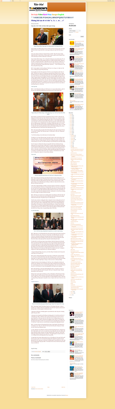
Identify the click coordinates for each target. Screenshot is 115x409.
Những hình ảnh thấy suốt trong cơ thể (77, 274)
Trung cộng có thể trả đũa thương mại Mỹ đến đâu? (79, 79)
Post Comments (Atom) (39, 388)
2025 (71, 115)
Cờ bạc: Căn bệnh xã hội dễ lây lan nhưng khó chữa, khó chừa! (79, 49)
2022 (71, 120)
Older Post (63, 387)
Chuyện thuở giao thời (74, 221)
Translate (76, 32)
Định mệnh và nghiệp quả (75, 266)
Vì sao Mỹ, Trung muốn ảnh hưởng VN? (77, 149)
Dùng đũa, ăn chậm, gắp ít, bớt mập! (76, 170)
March (72, 291)
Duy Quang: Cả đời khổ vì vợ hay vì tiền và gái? (79, 57)
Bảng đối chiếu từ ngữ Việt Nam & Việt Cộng (79, 105)
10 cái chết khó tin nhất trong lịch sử (76, 286)
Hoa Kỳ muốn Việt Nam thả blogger (76, 206)
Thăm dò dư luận (77, 349)
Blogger (66, 395)
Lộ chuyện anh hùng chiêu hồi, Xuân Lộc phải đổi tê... (77, 234)
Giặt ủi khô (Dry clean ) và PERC (76, 238)
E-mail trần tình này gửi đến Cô (76, 224)
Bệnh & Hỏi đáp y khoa (78, 366)
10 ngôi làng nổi (73, 191)
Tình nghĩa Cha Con (74, 147)
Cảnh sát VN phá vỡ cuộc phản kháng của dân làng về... (77, 184)
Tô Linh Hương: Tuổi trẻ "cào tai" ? (76, 198)
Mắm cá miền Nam (74, 163)
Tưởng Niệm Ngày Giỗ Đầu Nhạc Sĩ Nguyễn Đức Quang (76, 244)
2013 (71, 132)
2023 (71, 118)
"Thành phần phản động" (75, 287)
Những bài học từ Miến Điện (75, 264)
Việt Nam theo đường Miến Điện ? (76, 279)
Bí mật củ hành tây (74, 164)
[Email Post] (43, 351)
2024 (71, 117)
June (72, 143)
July (71, 142)
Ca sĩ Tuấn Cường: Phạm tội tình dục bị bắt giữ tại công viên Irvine (79, 374)
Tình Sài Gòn (73, 201)
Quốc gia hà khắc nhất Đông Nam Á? (77, 199)
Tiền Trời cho (73, 280)
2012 (71, 134)
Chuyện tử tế (73, 284)
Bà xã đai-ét (73, 194)
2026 (71, 114)
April (71, 146)
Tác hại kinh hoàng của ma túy (76, 192)
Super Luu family (72, 100)
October (72, 138)
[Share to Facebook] (48, 351)
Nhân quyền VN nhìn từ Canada (76, 195)
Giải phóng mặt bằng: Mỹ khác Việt (76, 263)
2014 (71, 131)
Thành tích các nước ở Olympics (76, 207)
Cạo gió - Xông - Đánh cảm (75, 254)
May (71, 145)
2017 (71, 127)
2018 (71, 125)
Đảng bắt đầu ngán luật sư (75, 215)
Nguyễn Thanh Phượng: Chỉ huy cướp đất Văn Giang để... (77, 166)
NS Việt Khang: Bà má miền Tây (76, 258)
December (72, 135)
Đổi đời (72, 283)
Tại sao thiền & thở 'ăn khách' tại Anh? (77, 228)
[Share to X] (47, 351)
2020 (71, 122)
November (72, 136)
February (72, 293)
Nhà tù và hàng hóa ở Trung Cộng (76, 209)
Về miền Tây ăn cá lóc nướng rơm (76, 269)
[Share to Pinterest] (49, 351)
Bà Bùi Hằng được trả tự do (75, 161)
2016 (71, 128)
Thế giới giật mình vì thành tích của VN (77, 202)
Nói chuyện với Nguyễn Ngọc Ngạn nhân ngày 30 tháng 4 (76, 168)
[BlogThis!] (46, 351)
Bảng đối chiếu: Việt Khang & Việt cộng (77, 187)
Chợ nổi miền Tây (73, 275)
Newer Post (33, 387)
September (73, 139)
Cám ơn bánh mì (73, 267)
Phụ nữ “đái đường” (78, 93)
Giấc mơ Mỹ (73, 249)
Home (48, 387)
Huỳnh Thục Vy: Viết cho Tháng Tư (76, 154)
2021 (71, 121)
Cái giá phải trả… (73, 272)
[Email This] (45, 351)
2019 (71, 124)
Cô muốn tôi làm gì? (74, 210)
